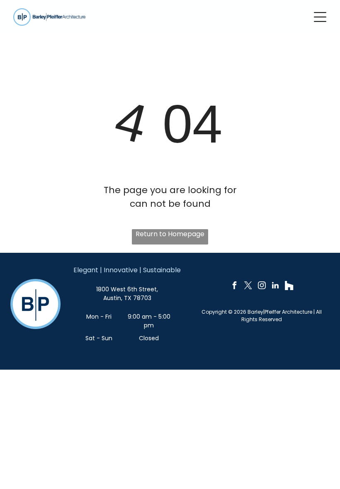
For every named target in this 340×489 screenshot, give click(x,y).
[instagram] (261, 286)
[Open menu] (320, 17)
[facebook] (234, 286)
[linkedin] (275, 286)
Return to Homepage (170, 234)
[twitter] (248, 286)
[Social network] (289, 286)
